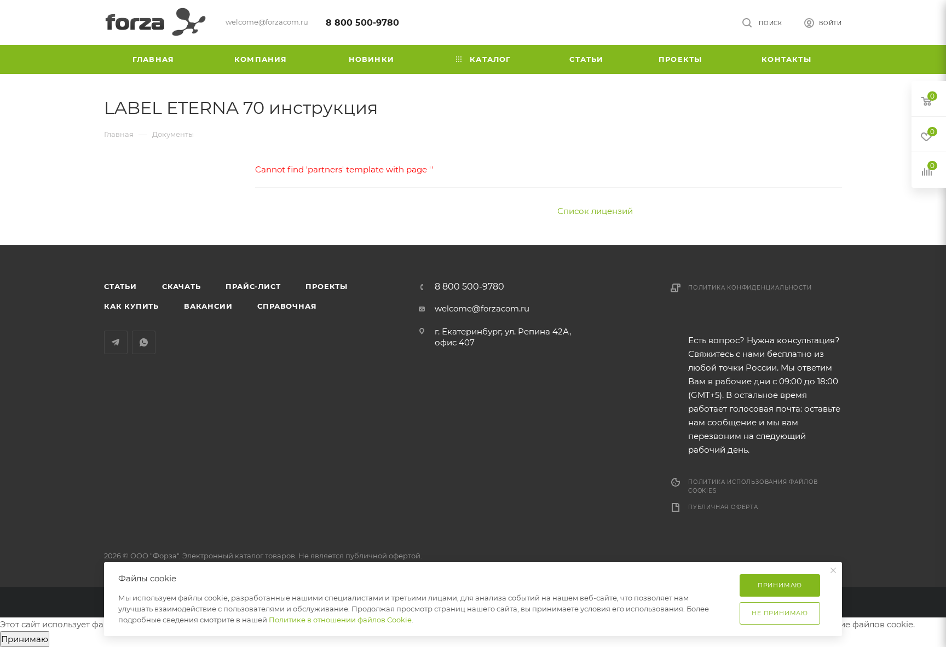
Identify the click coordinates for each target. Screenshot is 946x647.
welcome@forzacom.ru (482, 308)
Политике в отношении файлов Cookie (340, 619)
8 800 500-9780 (362, 23)
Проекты (326, 286)
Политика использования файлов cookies (753, 486)
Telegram (116, 342)
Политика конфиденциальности (750, 287)
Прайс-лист (253, 286)
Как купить (131, 306)
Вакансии (208, 306)
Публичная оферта (723, 507)
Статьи (120, 286)
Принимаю (24, 639)
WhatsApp (143, 342)
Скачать (181, 286)
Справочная (286, 306)
